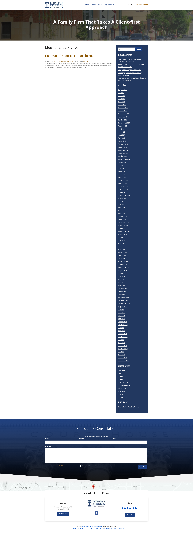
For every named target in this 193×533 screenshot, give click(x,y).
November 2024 (123, 153)
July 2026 (121, 93)
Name (47, 439)
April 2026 (121, 102)
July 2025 (121, 129)
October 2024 (122, 156)
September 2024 (124, 159)
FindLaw (121, 528)
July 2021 (121, 274)
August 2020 (122, 307)
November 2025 (123, 117)
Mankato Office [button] (63, 513)
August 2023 (122, 198)
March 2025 (122, 141)
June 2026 (121, 96)
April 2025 (121, 138)
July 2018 (121, 340)
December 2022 (123, 222)
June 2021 (121, 277)
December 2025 (123, 114)
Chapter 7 (121, 379)
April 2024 (121, 174)
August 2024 (122, 162)
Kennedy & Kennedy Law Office (63, 61)
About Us (86, 5)
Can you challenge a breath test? (129, 70)
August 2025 (122, 126)
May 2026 (121, 99)
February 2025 (123, 144)
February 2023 (123, 216)
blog (119, 373)
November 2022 (123, 225)
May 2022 (121, 243)
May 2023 (121, 207)
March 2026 (122, 105)
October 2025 (122, 120)
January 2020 (122, 322)
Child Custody (123, 382)
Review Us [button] (130, 515)
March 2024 (122, 177)
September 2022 (124, 231)
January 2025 (122, 147)
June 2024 (121, 168)
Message (48, 446)
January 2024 (122, 183)
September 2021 (124, 267)
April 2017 (121, 355)
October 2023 (122, 192)
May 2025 (121, 135)
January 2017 (122, 358)
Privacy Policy (89, 528)
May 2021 (121, 280)
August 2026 (122, 90)
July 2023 (121, 201)
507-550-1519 (142, 4)
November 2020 (123, 298)
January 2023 (122, 219)
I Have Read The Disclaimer (90, 466)
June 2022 (121, 240)
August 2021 (122, 271)
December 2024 (123, 150)
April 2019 (121, 331)
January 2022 (122, 255)
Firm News (86, 61)
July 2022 (121, 237)
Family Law (122, 388)
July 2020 (121, 310)
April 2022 (121, 246)
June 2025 (121, 132)
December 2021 (123, 258)
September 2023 (124, 195)
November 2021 (123, 261)
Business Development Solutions (105, 528)
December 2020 (123, 295)
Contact (111, 5)
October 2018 (122, 337)
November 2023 (123, 189)
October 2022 (122, 228)
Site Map (80, 528)
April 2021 (121, 283)
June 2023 (121, 204)
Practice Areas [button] (95, 5)
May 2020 (121, 316)
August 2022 (122, 234)
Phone (115, 439)
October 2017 (122, 349)
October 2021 (122, 264)
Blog (105, 5)
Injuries (120, 394)
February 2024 (123, 180)
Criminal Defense (124, 385)
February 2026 (123, 108)
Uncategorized (123, 397)
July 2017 (121, 352)
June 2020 (121, 313)
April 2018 (121, 343)
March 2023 (122, 213)
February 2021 (123, 289)
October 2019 (122, 325)
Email (81, 439)
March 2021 (122, 286)
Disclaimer (62, 466)
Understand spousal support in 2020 (70, 56)
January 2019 (122, 334)
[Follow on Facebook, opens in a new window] (96, 513)
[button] (191, 522)
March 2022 (122, 249)
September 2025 (124, 123)
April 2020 (121, 319)
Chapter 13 (122, 376)
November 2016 (123, 361)
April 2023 (121, 210)
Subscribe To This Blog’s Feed (128, 407)
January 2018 (122, 346)
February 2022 (123, 252)
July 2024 (121, 165)
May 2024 (121, 171)
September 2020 (124, 304)
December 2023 (123, 186)
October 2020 (122, 301)
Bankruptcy (122, 370)
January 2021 (122, 292)
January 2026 (122, 111)
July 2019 (121, 328)
